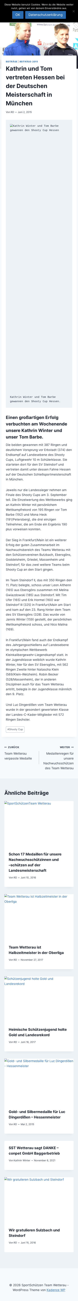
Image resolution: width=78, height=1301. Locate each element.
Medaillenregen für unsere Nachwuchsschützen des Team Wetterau (58, 758)
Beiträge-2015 (29, 61)
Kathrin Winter (22, 1160)
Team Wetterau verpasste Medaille (18, 753)
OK (17, 15)
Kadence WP (56, 1290)
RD (12, 112)
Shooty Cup (15, 729)
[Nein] (73, 11)
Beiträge (11, 61)
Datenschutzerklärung (45, 15)
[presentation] (39, 824)
